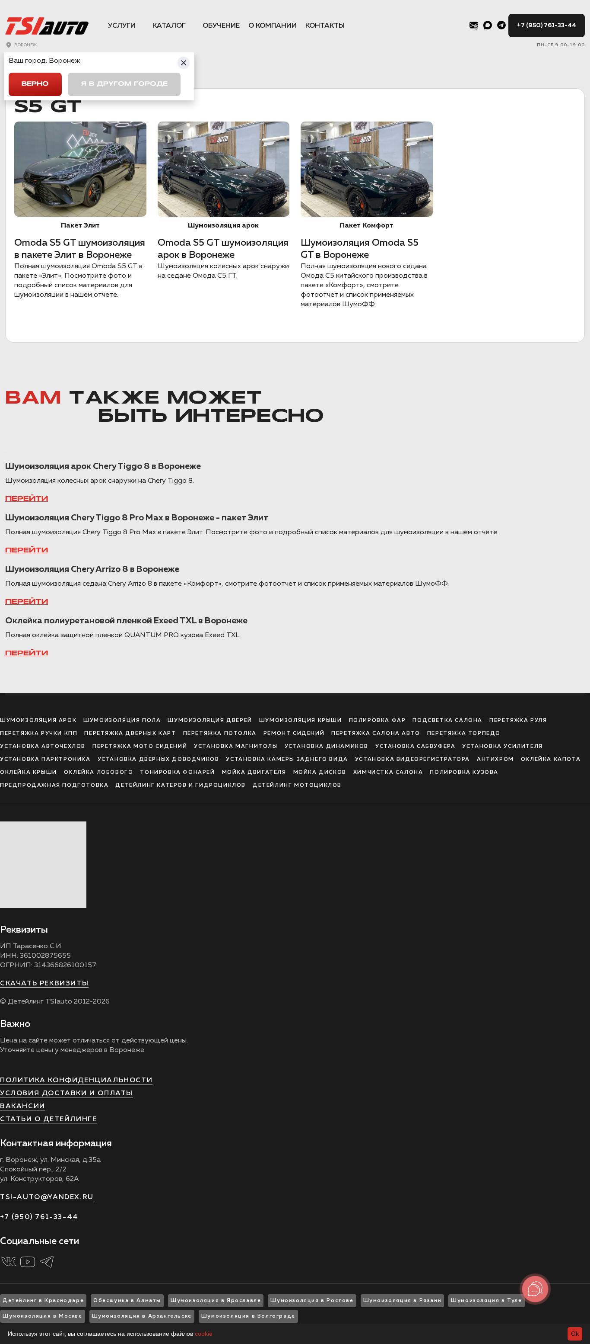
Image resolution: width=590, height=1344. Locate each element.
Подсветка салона (447, 720)
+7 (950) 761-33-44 (546, 25)
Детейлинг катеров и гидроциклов (180, 785)
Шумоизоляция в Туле (486, 1300)
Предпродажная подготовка (54, 785)
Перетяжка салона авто (375, 733)
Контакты (325, 25)
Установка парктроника (45, 759)
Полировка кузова (464, 772)
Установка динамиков (326, 746)
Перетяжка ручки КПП (38, 733)
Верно (35, 84)
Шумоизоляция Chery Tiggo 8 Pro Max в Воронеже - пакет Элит (136, 517)
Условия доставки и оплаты (66, 1093)
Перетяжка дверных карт (130, 733)
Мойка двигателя (254, 772)
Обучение (221, 25)
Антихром (495, 759)
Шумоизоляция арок (38, 720)
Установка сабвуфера (415, 746)
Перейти (26, 499)
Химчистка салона (388, 772)
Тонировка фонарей (177, 772)
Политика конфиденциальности (76, 1080)
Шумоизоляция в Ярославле (216, 1300)
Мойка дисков (319, 772)
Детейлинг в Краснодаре (43, 1300)
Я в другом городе (124, 84)
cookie (204, 1333)
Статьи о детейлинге (48, 1119)
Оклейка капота (550, 759)
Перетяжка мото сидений (139, 746)
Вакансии (22, 1106)
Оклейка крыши (28, 772)
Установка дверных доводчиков (158, 759)
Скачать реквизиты (44, 983)
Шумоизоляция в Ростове (311, 1300)
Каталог (169, 25)
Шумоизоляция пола (122, 720)
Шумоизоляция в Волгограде (248, 1316)
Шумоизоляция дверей (210, 720)
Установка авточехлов (43, 746)
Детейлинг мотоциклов (297, 785)
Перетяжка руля (518, 720)
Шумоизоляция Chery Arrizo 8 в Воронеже (92, 569)
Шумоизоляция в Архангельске (142, 1316)
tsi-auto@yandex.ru (47, 1197)
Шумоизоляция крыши (300, 720)
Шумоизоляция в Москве (42, 1316)
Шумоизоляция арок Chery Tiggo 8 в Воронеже (103, 466)
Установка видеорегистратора (412, 759)
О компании (272, 25)
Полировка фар (377, 720)
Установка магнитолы (235, 746)
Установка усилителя (502, 746)
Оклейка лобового (98, 772)
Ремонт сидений (293, 733)
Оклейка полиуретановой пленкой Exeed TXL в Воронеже (126, 620)
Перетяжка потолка (220, 733)
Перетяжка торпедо (464, 733)
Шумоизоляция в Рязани (402, 1300)
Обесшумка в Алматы (127, 1300)
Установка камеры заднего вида (287, 759)
